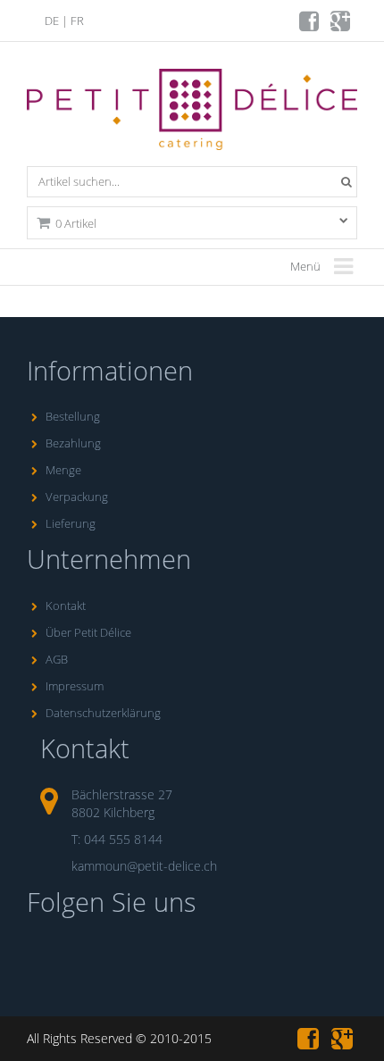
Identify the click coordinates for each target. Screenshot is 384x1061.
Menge (63, 470)
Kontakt (66, 605)
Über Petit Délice (88, 632)
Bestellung (73, 416)
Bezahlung (73, 443)
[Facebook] (310, 25)
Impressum (75, 686)
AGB (57, 659)
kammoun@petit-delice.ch (144, 865)
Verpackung (77, 497)
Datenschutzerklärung (103, 713)
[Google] (341, 25)
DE (52, 21)
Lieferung (71, 523)
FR (77, 21)
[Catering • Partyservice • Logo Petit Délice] (195, 113)
